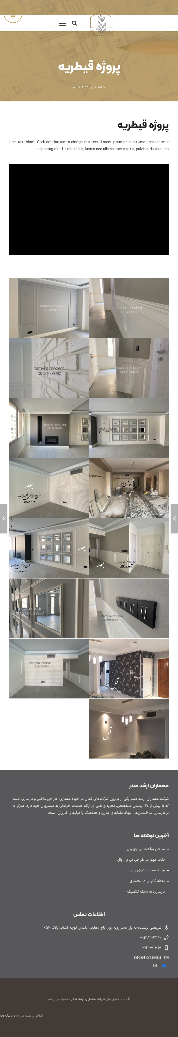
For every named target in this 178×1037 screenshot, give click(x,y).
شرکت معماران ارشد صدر (87, 999)
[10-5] (49, 548)
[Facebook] (164, 965)
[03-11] (129, 368)
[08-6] (49, 488)
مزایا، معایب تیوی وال (148, 870)
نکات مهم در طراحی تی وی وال (141, 860)
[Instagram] (154, 965)
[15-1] (49, 668)
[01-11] (129, 308)
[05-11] (129, 428)
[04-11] (49, 368)
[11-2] (129, 608)
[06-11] (49, 428)
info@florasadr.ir (147, 957)
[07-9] (129, 488)
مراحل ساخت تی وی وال (146, 849)
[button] (74, 23)
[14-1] (129, 668)
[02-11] (49, 308)
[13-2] (49, 608)
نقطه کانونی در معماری (147, 881)
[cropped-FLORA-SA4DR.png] (101, 23)
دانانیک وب (7, 1015)
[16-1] (129, 728)
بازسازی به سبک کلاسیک (146, 892)
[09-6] (129, 548)
